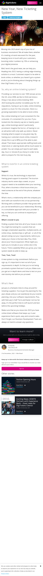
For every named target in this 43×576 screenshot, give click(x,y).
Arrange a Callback (28, 340)
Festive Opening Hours (26, 379)
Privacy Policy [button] (5, 573)
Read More (19, 385)
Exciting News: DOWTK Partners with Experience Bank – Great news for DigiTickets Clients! (27, 402)
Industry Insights (15, 17)
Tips (4, 17)
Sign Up (21, 368)
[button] (40, 566)
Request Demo (32, 2)
